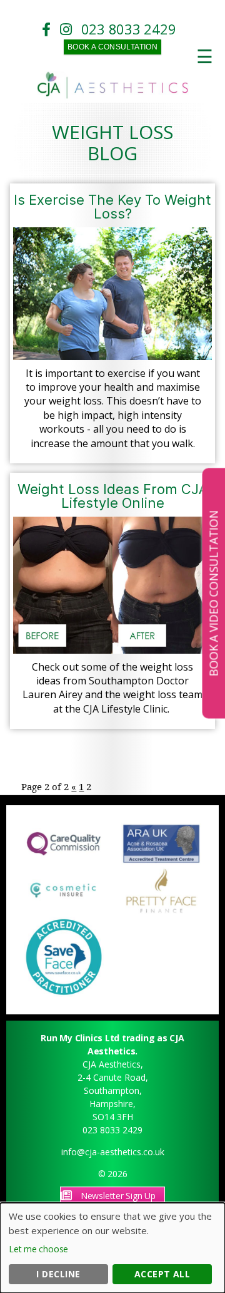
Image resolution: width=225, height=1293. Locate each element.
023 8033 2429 (128, 28)
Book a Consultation (113, 47)
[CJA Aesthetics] (113, 96)
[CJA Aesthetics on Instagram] (69, 28)
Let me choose (38, 1249)
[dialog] (112, 1248)
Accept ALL (162, 1274)
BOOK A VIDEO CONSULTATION (213, 593)
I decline (58, 1274)
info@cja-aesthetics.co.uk (112, 1152)
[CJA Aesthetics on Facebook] (50, 28)
